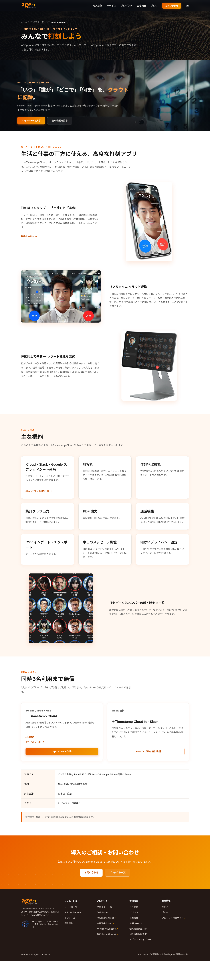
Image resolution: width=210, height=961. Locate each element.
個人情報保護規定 (138, 934)
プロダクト (126, 5)
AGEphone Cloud (105, 917)
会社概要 (141, 5)
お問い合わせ (171, 5)
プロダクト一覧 (37, 22)
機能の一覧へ (27, 236)
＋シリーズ (69, 917)
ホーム (24, 22)
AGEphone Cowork (106, 934)
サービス (111, 5)
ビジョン (133, 912)
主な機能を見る (60, 120)
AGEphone (102, 912)
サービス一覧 (70, 907)
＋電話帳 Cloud (104, 923)
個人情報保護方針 (138, 928)
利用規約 (30, 737)
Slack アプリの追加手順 (37, 491)
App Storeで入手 (31, 120)
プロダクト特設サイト (172, 917)
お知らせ (166, 907)
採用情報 (133, 917)
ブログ (154, 5)
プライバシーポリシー (36, 742)
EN (187, 5)
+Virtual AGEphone (106, 928)
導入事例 (97, 5)
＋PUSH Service (72, 912)
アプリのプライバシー (140, 939)
